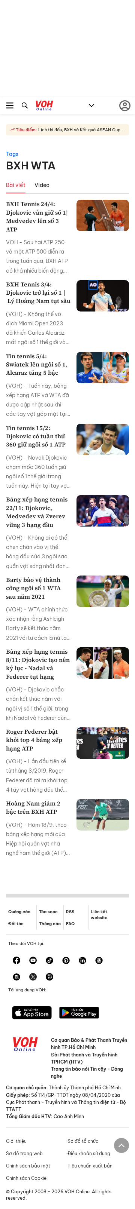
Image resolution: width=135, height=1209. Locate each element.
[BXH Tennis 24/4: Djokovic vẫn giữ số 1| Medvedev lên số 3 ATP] (102, 215)
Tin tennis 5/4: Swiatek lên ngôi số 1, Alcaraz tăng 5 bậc (37, 364)
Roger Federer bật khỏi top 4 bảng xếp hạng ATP (34, 739)
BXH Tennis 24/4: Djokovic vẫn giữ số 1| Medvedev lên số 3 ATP (37, 216)
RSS (70, 911)
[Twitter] (33, 977)
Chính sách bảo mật (28, 1166)
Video (42, 185)
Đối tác (16, 923)
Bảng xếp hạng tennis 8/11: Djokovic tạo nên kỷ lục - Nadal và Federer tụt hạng (38, 664)
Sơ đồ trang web (24, 1153)
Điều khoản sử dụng (89, 1153)
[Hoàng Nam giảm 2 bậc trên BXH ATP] (102, 815)
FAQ (70, 923)
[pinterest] (66, 961)
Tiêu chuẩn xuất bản (90, 1166)
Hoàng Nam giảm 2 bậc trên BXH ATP (33, 807)
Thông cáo (50, 923)
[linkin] (82, 961)
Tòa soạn (48, 911)
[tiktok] (49, 961)
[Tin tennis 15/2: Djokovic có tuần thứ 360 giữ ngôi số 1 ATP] (102, 439)
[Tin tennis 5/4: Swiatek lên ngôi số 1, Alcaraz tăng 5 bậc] (102, 367)
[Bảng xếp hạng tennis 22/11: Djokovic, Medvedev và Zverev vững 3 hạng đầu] (102, 511)
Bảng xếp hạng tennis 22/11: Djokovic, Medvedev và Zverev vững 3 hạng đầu (37, 511)
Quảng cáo (19, 911)
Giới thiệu (16, 1141)
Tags (12, 154)
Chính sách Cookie (26, 1178)
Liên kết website (99, 914)
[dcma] (16, 977)
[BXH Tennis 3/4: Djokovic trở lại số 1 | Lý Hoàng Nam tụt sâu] (102, 296)
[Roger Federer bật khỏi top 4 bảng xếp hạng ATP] (102, 743)
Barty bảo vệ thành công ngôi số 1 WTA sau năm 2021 (33, 588)
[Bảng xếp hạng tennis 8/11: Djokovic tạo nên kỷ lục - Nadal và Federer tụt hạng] (102, 663)
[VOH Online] (44, 106)
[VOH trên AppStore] (32, 1013)
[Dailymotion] (49, 977)
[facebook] (16, 961)
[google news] (99, 961)
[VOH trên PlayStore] (79, 1013)
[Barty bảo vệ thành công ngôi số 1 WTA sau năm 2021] (102, 591)
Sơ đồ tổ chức (83, 1141)
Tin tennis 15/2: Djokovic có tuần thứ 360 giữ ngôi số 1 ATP (36, 436)
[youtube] (33, 961)
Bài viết (16, 185)
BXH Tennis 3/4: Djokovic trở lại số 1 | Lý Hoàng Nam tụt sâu (38, 292)
